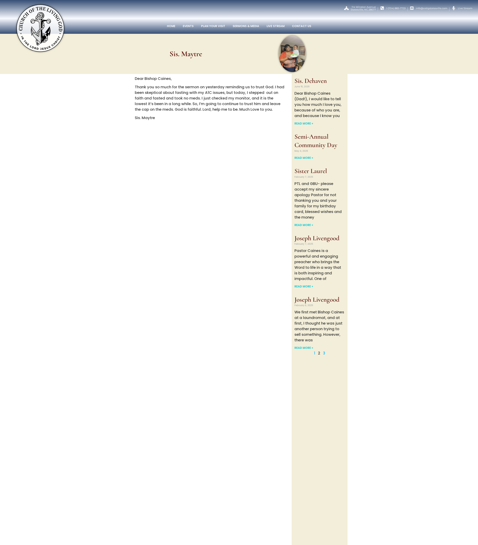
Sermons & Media (246, 26)
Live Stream (276, 26)
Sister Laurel (310, 171)
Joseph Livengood (316, 238)
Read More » (303, 123)
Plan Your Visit (213, 26)
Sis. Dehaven (310, 81)
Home (171, 26)
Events (188, 26)
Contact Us (301, 26)
